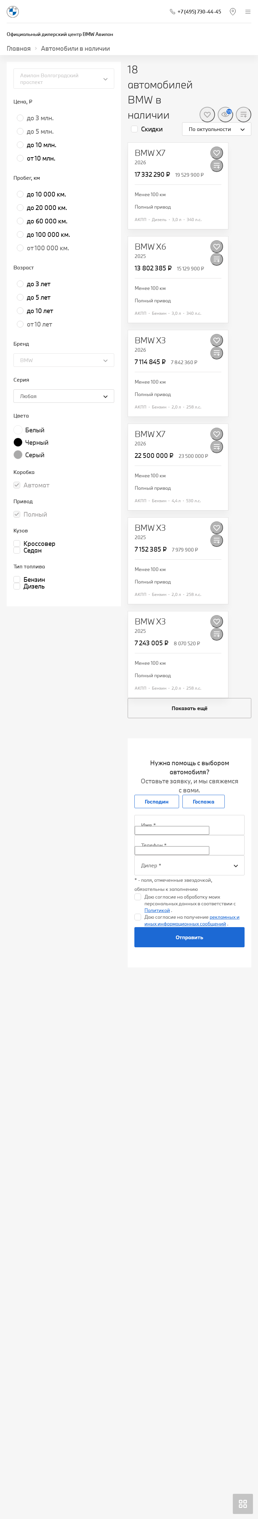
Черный (36, 442)
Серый (34, 455)
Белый (34, 430)
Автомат (36, 485)
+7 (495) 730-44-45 (199, 11)
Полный (35, 514)
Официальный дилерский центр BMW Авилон (60, 34)
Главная (19, 48)
